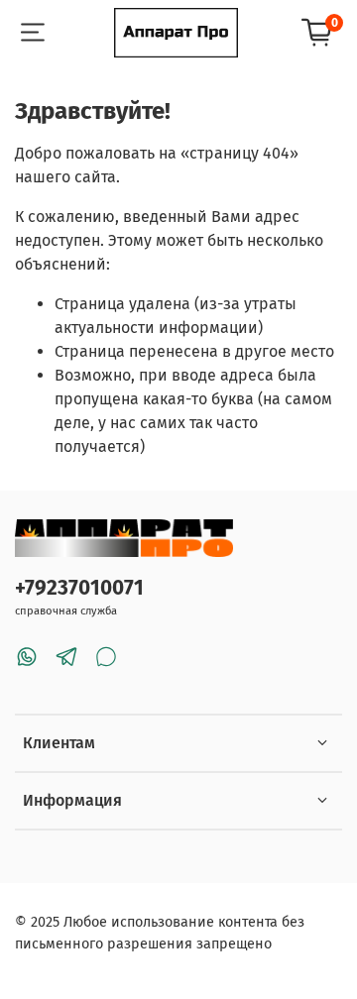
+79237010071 (79, 588)
